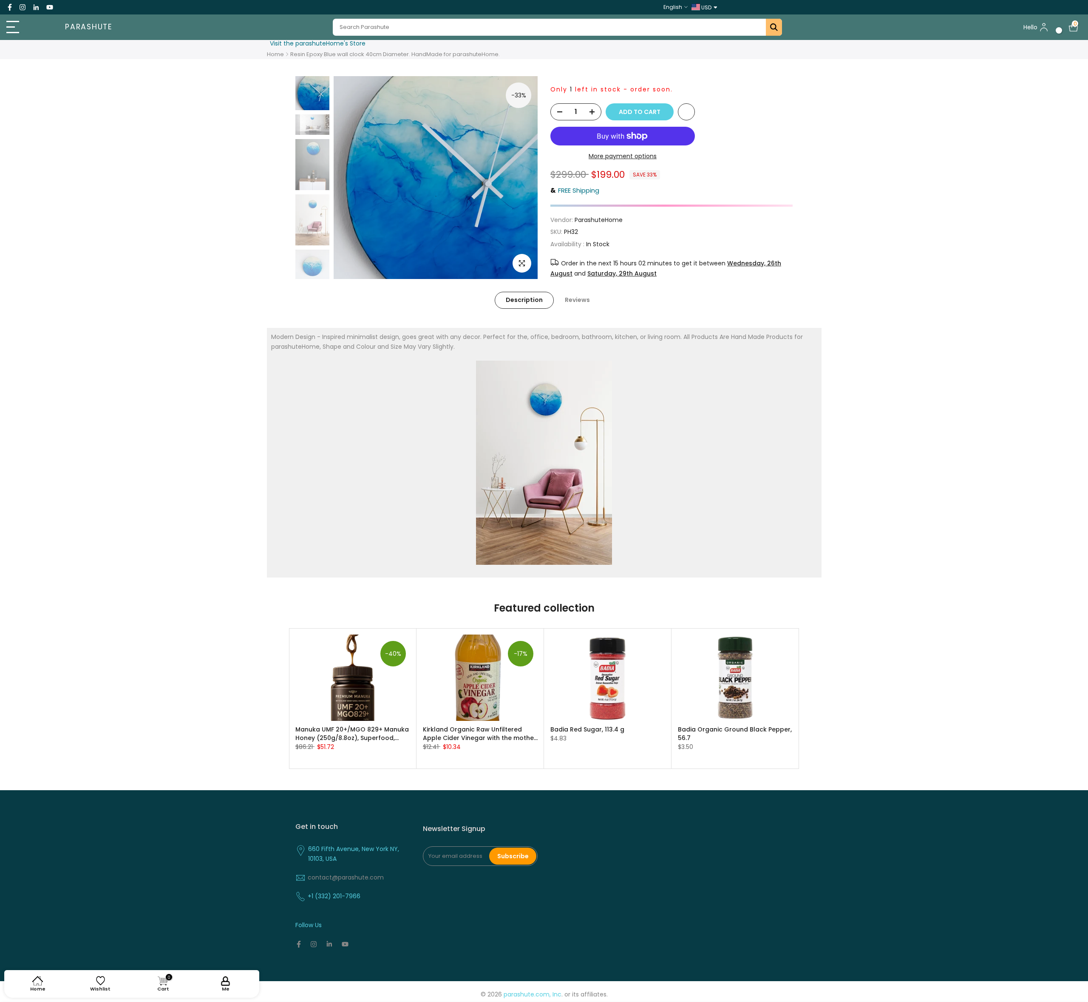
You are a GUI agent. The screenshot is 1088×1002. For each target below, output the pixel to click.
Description (524, 300)
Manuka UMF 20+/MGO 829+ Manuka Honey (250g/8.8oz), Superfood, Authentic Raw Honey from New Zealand (352, 733)
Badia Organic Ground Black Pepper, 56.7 (735, 733)
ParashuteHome (599, 220)
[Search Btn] (774, 27)
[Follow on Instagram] (23, 7)
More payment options (623, 156)
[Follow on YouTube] (49, 7)
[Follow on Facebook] (9, 7)
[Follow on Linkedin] (36, 7)
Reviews (577, 300)
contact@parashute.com (346, 877)
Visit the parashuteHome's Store (318, 43)
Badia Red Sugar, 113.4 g (587, 729)
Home (275, 54)
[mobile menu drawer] (27, 27)
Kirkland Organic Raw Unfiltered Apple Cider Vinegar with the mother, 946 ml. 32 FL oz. (480, 733)
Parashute (89, 27)
